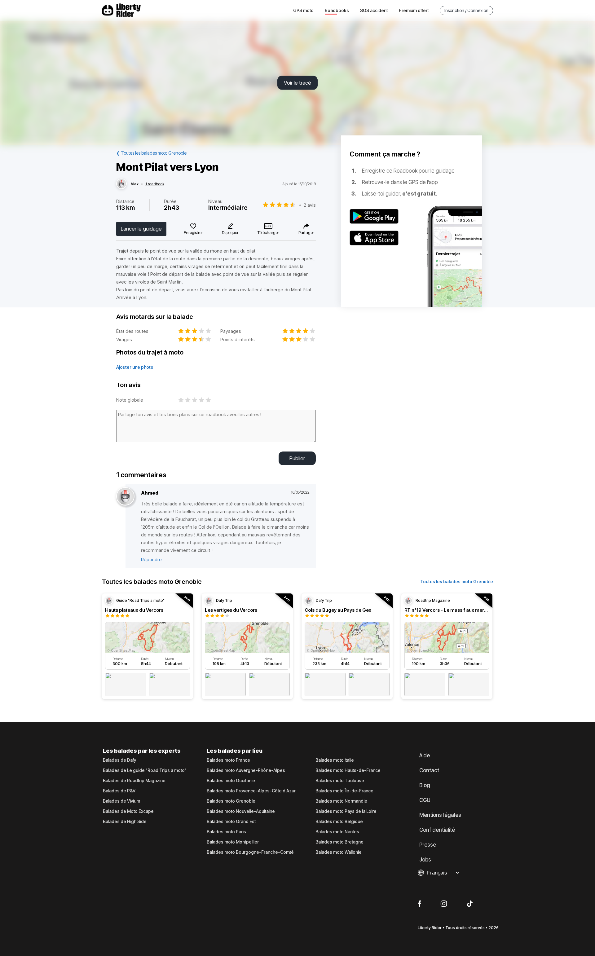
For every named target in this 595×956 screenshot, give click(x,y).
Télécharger (268, 232)
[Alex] (121, 184)
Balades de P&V (119, 791)
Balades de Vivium (121, 801)
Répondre (151, 559)
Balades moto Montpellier (233, 842)
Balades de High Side (125, 821)
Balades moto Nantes (337, 832)
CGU (424, 800)
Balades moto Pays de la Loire (346, 811)
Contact (429, 770)
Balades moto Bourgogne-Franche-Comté (250, 852)
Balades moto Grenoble (231, 801)
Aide (424, 755)
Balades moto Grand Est (231, 821)
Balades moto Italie (334, 760)
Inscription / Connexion (466, 10)
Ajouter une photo (134, 367)
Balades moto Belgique (339, 821)
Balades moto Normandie (341, 801)
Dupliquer (230, 232)
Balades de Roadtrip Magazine (134, 780)
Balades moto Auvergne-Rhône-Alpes (246, 770)
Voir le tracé (297, 83)
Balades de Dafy (119, 760)
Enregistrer (193, 232)
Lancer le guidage (141, 229)
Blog (424, 785)
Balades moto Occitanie (231, 780)
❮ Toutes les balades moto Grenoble (151, 153)
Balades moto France (228, 760)
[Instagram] (443, 904)
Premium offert (414, 10)
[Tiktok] (469, 904)
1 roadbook (154, 184)
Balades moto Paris (226, 832)
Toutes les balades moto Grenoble (456, 581)
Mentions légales (440, 815)
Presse (427, 845)
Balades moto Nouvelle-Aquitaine (241, 811)
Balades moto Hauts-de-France (348, 770)
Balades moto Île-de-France (344, 791)
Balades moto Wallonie (338, 852)
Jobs (425, 860)
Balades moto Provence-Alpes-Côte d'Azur (251, 791)
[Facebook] (419, 904)
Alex (134, 184)
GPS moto (303, 10)
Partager (306, 232)
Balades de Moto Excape (128, 811)
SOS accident (374, 10)
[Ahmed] (125, 496)
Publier (297, 458)
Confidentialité (437, 830)
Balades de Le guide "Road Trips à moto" (145, 770)
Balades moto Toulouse (339, 780)
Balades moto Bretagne (339, 842)
